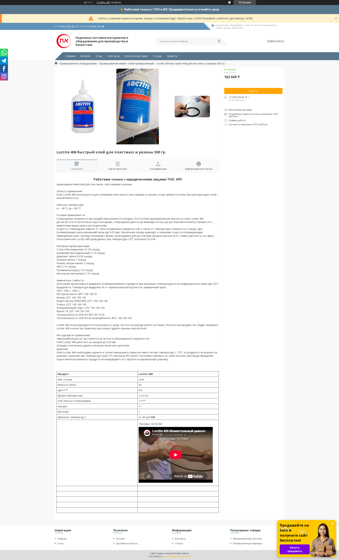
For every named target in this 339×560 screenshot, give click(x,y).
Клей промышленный (141, 63)
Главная (70, 56)
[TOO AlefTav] (63, 41)
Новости (172, 56)
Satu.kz (185, 553)
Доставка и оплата (126, 543)
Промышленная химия (112, 63)
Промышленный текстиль (247, 538)
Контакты (114, 56)
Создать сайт (103, 2)
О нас (99, 56)
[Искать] (218, 41)
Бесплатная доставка (240, 109)
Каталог (85, 56)
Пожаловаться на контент (177, 556)
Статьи (157, 56)
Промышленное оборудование (78, 63)
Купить (253, 91)
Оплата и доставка (136, 56)
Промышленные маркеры (247, 543)
